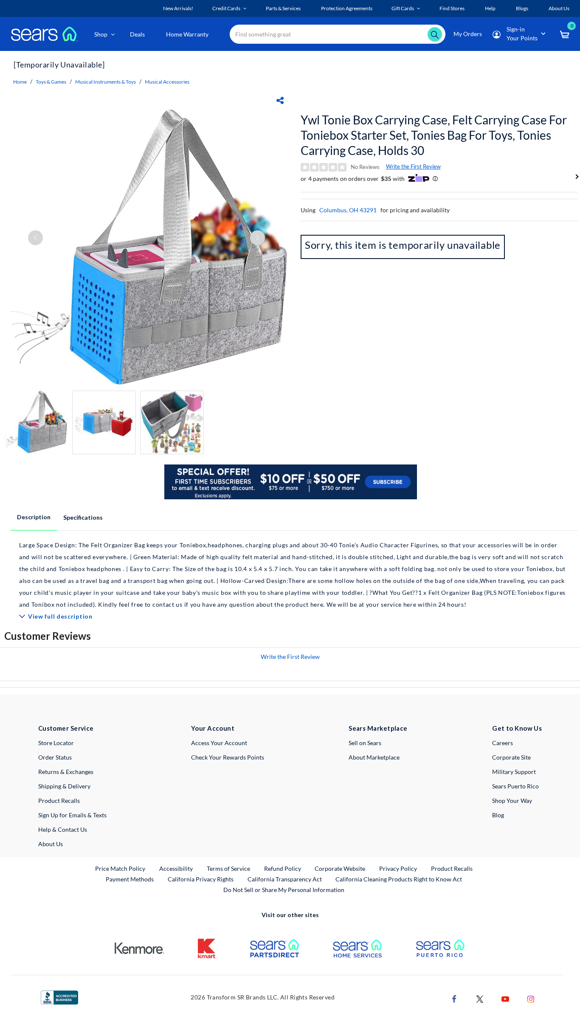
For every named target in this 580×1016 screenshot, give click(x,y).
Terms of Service (228, 868)
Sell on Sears (365, 742)
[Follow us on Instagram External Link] (530, 998)
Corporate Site (511, 757)
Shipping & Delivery (64, 786)
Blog (498, 815)
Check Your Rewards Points (227, 757)
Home (20, 82)
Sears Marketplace (378, 728)
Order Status (55, 757)
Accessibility (176, 868)
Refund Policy (282, 868)
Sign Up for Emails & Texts (72, 815)
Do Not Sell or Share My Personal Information (283, 889)
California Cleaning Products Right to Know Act (398, 879)
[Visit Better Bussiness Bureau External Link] (59, 996)
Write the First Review (413, 166)
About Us (50, 843)
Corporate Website (340, 868)
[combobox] (337, 34)
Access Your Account (219, 742)
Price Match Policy (120, 868)
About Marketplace (374, 757)
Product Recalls (59, 800)
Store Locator (56, 742)
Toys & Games (51, 82)
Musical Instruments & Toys (105, 82)
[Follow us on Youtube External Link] (505, 998)
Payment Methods (130, 879)
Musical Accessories (167, 82)
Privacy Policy (398, 868)
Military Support (514, 771)
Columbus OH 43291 (348, 210)
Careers (502, 742)
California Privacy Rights (201, 879)
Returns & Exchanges (65, 771)
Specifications (83, 517)
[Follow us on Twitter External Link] (479, 998)
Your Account (212, 728)
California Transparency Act (285, 879)
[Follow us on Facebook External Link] (454, 998)
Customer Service (66, 728)
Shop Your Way (512, 800)
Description (34, 517)
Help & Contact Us (62, 829)
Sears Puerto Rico (515, 786)
